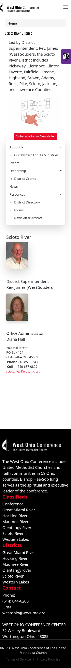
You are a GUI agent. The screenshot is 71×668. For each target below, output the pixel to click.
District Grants (25, 179)
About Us (16, 147)
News (13, 186)
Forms (19, 210)
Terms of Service (18, 659)
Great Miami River (18, 510)
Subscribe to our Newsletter (35, 136)
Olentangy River (16, 527)
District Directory (27, 202)
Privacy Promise (48, 659)
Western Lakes (15, 539)
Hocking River (15, 515)
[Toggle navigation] (65, 7)
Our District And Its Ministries (36, 155)
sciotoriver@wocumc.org (23, 371)
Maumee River (15, 521)
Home (12, 23)
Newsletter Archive (28, 218)
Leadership (17, 171)
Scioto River (13, 533)
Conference (12, 504)
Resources (17, 194)
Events (14, 163)
